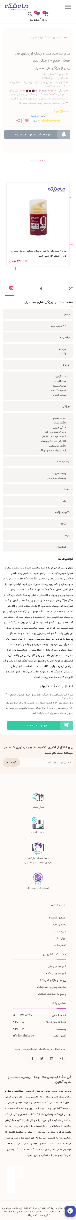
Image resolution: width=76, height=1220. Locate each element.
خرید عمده (60, 931)
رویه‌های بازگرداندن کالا (53, 980)
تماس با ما (60, 945)
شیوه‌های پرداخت (56, 973)
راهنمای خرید (58, 924)
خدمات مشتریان (54, 954)
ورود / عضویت (38, 20)
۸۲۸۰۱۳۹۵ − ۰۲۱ (22, 1015)
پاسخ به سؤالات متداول (52, 993)
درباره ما (61, 938)
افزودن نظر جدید (38, 725)
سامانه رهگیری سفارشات (51, 987)
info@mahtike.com (24, 1035)
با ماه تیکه (58, 905)
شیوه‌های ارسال (57, 966)
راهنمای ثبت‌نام (57, 917)
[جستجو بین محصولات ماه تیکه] (30, 14)
